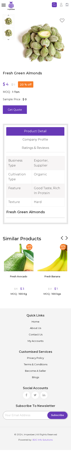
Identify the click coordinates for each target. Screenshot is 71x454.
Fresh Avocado (18, 276)
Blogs (35, 377)
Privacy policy (35, 357)
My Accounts (35, 340)
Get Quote (15, 109)
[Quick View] (8, 247)
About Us (35, 328)
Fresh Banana (52, 276)
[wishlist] (62, 21)
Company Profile (35, 139)
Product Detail (35, 131)
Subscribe (57, 415)
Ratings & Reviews (35, 148)
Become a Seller (35, 370)
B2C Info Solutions (43, 439)
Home (35, 321)
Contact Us (35, 334)
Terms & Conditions (35, 364)
